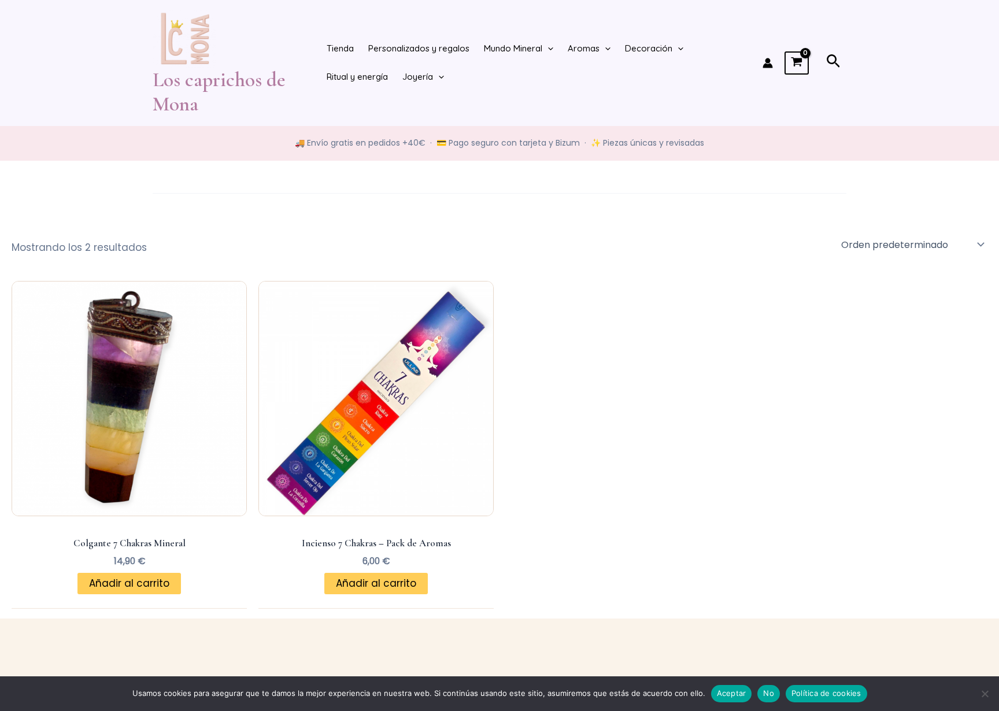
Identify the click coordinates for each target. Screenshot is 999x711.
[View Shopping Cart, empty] (797, 63)
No (768, 693)
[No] (984, 693)
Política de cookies (826, 693)
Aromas (584, 48)
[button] (547, 48)
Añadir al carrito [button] (129, 583)
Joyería (417, 76)
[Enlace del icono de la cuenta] (768, 63)
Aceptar (731, 693)
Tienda (340, 48)
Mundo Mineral (513, 48)
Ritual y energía (357, 76)
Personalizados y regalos (418, 48)
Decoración (648, 48)
